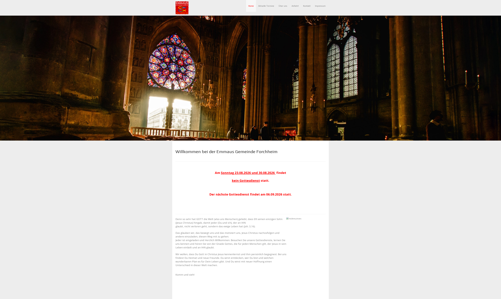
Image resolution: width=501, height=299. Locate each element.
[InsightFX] (182, 7)
